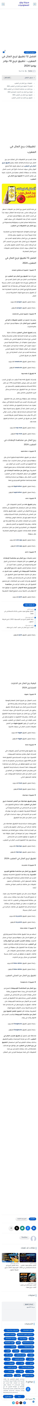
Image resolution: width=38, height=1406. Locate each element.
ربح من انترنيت (11, 1367)
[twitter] (20, 1402)
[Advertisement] (19, 31)
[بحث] (3, 4)
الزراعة (16, 1351)
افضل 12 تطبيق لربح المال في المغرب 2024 (20, 86)
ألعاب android (21, 1355)
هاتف (18, 1375)
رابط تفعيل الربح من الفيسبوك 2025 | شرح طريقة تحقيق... (17, 621)
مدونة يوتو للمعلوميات (23, 4)
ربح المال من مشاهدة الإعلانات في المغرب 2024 (18, 89)
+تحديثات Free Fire (12, 1330)
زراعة (21, 1371)
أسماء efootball (10, 1338)
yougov (19, 308)
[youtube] (17, 1402)
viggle (20, 733)
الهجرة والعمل (19, 1359)
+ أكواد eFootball (28, 1330)
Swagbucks (18, 1024)
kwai (20, 783)
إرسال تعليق (29, 1304)
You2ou (30, 71)
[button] (28, 1228)
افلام (18, 1342)
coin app (19, 540)
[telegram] (13, 1402)
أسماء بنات (23, 1338)
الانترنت (13, 1347)
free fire (9, 1375)
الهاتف (31, 1359)
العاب (31, 1355)
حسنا (19, 1396)
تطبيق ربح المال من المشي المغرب (22, 98)
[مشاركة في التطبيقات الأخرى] (11, 1228)
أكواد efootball (9, 1342)
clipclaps (19, 846)
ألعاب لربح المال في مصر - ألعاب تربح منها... (19, 627)
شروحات (10, 1371)
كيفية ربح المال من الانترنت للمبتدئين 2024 (20, 92)
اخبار (32, 1338)
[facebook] (28, 1389)
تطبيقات (11, 1363)
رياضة (31, 1371)
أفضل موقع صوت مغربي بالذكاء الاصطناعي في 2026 (18, 613)
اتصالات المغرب (10, 1334)
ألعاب (8, 1351)
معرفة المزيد (8, 1396)
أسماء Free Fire (28, 1342)
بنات (22, 1363)
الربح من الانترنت (30, 52)
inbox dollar (17, 963)
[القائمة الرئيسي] (34, 4)
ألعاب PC (9, 1355)
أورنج (31, 1363)
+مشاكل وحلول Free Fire (25, 1334)
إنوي (8, 1359)
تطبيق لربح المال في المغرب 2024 (22, 95)
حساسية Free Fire (27, 1367)
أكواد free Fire (29, 1347)
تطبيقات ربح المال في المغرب (23, 83)
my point (18, 916)
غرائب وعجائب (29, 1375)
